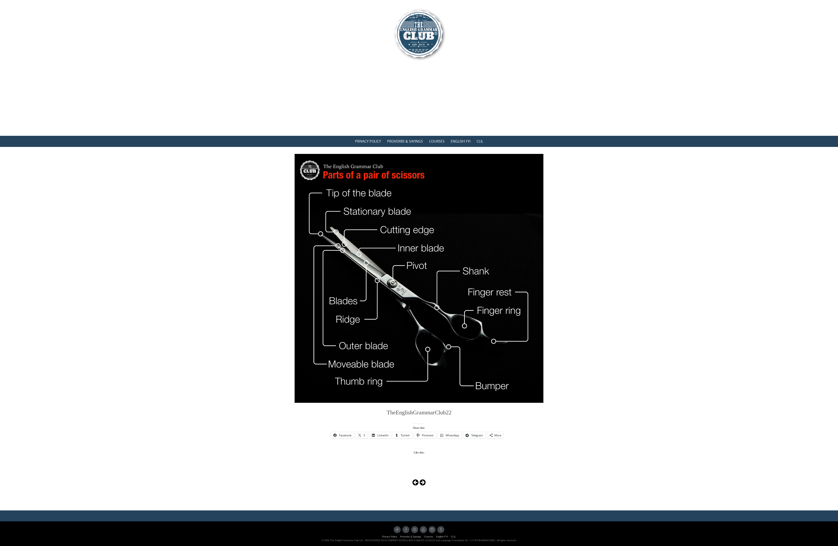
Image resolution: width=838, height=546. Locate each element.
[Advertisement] (419, 103)
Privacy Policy (368, 141)
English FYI (461, 141)
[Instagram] (432, 529)
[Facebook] (405, 529)
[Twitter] (397, 529)
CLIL (480, 141)
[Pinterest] (414, 529)
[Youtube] (423, 529)
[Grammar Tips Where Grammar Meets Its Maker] (419, 34)
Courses (437, 141)
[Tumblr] (440, 529)
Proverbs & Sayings (405, 141)
